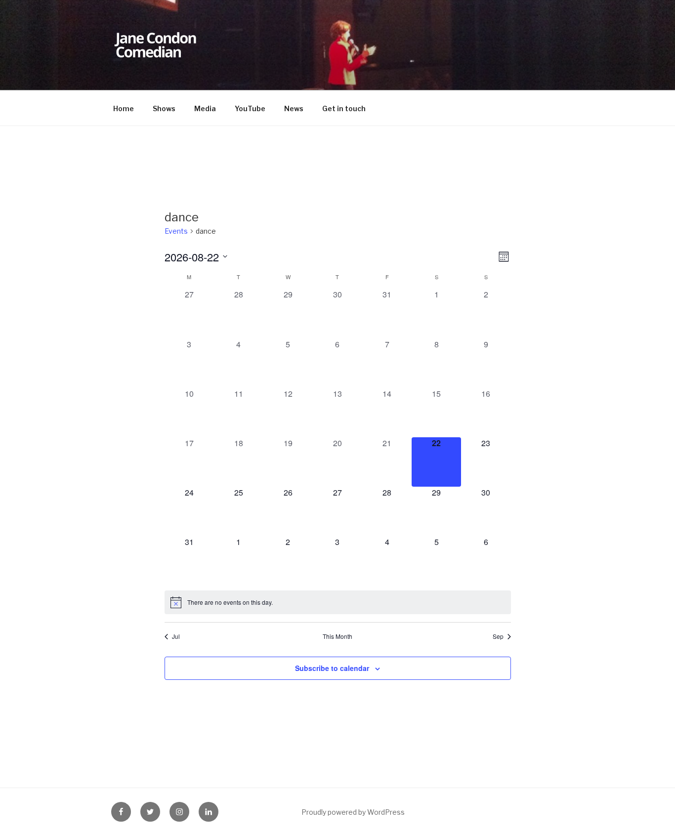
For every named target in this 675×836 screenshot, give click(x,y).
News (293, 108)
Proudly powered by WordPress (353, 812)
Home (123, 108)
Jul (176, 636)
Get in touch (344, 108)
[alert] (338, 602)
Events (176, 231)
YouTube (250, 108)
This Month (337, 636)
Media (205, 108)
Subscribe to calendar (332, 668)
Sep (498, 636)
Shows (164, 108)
